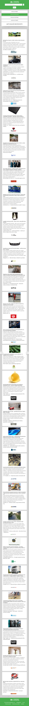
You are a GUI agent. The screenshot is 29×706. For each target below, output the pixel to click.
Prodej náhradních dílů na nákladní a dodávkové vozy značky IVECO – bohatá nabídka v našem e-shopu (14, 575)
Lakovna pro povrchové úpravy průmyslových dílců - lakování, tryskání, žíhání (14, 91)
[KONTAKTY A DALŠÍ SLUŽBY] (27, 353)
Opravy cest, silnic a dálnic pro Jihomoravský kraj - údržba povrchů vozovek (13, 304)
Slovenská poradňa (16, 704)
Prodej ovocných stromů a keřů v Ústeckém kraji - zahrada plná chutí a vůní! (13, 522)
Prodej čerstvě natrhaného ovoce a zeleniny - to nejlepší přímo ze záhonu (13, 355)
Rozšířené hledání (21, 5)
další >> (9, 28)
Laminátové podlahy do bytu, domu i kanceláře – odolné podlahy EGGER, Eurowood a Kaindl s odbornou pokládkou (14, 601)
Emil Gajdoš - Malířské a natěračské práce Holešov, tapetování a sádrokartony (13, 421)
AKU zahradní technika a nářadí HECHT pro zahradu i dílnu (14, 682)
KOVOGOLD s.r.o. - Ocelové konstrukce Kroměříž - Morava (14, 205)
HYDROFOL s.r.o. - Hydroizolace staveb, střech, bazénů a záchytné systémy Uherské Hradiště (14, 446)
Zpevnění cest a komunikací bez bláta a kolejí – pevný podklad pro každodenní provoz (14, 143)
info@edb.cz (18, 702)
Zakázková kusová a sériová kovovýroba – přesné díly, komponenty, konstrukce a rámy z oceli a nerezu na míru (14, 195)
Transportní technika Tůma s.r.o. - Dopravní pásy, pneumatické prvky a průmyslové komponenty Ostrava (13, 339)
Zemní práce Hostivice (7, 152)
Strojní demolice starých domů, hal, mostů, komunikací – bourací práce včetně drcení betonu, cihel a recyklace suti (14, 493)
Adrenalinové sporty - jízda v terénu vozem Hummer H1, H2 (14, 41)
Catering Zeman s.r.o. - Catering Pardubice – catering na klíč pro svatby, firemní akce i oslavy (14, 231)
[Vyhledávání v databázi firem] (14, 700)
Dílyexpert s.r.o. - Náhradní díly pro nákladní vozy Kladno (14, 257)
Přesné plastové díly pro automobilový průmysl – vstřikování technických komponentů (13, 629)
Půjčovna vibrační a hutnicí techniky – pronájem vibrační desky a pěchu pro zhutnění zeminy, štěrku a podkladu (14, 547)
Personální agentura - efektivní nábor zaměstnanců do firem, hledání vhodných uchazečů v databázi (14, 169)
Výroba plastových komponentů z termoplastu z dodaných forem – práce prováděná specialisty (13, 385)
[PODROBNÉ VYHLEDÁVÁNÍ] (1, 353)
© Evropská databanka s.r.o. (9, 702)
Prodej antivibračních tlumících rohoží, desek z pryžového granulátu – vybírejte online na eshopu (13, 116)
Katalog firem (14, 11)
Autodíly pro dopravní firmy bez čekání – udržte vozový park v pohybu (14, 249)
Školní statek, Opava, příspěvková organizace (12, 363)
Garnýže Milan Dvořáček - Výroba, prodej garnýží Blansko (14, 665)
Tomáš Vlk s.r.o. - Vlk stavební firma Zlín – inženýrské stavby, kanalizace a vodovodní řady (13, 284)
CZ (14, 7)
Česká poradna (8, 704)
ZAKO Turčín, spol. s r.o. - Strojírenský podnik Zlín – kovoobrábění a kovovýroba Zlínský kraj (13, 100)
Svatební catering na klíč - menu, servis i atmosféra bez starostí (14, 222)
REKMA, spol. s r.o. (6, 313)
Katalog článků (14, 20)
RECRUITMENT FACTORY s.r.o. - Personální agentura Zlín (14, 178)
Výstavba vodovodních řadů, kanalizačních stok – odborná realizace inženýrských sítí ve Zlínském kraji (14, 275)
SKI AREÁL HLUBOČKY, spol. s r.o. (9, 49)
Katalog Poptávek (14, 17)
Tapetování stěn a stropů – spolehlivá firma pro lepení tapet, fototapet (14, 412)
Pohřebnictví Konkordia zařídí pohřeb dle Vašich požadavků (13, 65)
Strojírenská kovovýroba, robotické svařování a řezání (14, 467)
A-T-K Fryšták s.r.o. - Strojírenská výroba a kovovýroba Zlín (14, 475)
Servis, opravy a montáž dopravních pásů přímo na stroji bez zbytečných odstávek (13, 330)
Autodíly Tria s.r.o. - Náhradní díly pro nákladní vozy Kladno (14, 584)
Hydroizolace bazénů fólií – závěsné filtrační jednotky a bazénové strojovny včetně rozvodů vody (14, 437)
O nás (23, 702)
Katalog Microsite (14, 14)
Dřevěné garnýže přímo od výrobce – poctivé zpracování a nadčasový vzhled (12, 656)
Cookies (22, 704)
